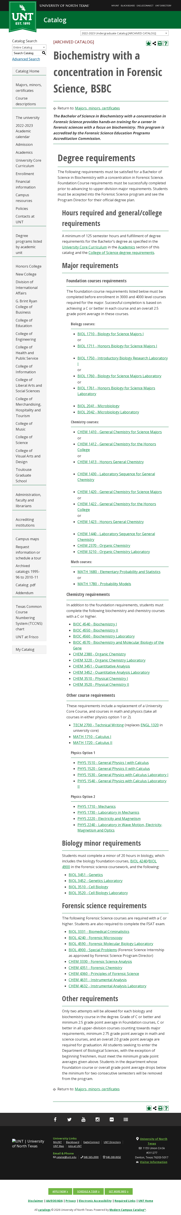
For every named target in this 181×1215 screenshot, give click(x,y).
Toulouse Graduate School (24, 475)
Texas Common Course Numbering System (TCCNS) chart (29, 617)
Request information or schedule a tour (28, 552)
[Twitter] (69, 1119)
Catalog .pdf (26, 585)
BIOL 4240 (138, 861)
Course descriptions (26, 101)
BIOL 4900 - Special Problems (93, 949)
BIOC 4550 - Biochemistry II (95, 630)
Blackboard (128, 5)
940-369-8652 (113, 1157)
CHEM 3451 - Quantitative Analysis (101, 666)
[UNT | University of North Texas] (29, 1143)
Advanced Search (26, 59)
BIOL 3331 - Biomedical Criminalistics (99, 931)
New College (26, 274)
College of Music (24, 426)
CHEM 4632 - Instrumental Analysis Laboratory (107, 986)
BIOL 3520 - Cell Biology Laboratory (98, 892)
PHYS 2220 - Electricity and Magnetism (109, 818)
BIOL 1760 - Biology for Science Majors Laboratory (119, 376)
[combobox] (124, 33)
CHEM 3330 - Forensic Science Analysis (100, 961)
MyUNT (115, 5)
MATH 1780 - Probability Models (104, 583)
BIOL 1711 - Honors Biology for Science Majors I (117, 346)
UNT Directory (163, 5)
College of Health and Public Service (27, 353)
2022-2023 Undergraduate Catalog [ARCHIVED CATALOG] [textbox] (119, 33)
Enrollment (25, 173)
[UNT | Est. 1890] (22, 16)
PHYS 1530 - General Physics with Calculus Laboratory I (122, 774)
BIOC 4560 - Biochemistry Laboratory (104, 636)
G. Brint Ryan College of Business (26, 307)
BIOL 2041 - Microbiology (98, 405)
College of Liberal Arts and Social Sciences (29, 385)
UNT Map (58, 1146)
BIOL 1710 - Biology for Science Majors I (110, 333)
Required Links (125, 1201)
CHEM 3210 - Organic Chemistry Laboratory (113, 551)
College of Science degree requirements (121, 252)
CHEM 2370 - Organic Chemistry (103, 545)
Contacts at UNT (25, 219)
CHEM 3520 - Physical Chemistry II (101, 684)
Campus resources (24, 197)
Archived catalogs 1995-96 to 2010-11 (28, 571)
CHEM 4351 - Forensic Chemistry (95, 967)
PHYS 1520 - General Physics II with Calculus (113, 768)
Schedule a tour (87, 1191)
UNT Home (145, 1201)
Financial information (26, 184)
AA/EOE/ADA (54, 1201)
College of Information (26, 369)
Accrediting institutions (25, 522)
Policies (22, 208)
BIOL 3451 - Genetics (86, 874)
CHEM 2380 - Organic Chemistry (99, 654)
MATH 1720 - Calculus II (92, 742)
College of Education (24, 323)
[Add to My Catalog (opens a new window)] (148, 43)
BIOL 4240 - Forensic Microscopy (96, 937)
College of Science (24, 440)
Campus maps (27, 538)
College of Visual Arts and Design (28, 456)
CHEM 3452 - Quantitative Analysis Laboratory (111, 672)
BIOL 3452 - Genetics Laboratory (96, 880)
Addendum (24, 592)
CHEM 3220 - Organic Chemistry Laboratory (109, 660)
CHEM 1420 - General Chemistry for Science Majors (119, 491)
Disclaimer (35, 1201)
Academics (24, 152)
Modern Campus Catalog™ (127, 1210)
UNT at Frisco (27, 636)
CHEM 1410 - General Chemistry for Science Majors (119, 431)
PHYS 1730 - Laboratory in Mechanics (108, 812)
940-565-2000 (91, 1157)
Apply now (59, 1191)
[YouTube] (83, 1119)
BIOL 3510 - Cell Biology (88, 886)
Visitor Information (153, 1162)
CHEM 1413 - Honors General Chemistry (110, 461)
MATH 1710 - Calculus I (92, 736)
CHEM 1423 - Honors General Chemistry (110, 521)
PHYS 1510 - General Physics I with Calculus (113, 762)
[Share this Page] (154, 43)
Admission (24, 144)
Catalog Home (27, 71)
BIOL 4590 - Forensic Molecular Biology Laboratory (111, 943)
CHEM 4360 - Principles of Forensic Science (104, 973)
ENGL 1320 (150, 725)
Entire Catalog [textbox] (22, 47)
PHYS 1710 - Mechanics (96, 806)
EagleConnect (145, 5)
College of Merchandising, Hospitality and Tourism (28, 407)
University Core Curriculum (28, 163)
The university (28, 117)
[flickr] (111, 1119)
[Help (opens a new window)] (165, 43)
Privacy (71, 1201)
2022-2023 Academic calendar (24, 131)
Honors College (28, 266)
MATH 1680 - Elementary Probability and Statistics (118, 571)
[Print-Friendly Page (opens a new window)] (160, 43)
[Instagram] (97, 1119)
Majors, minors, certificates (29, 87)
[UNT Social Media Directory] (125, 1119)
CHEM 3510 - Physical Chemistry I (100, 678)
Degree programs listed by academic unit (29, 244)
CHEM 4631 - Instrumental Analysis (98, 979)
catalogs (44, 1210)
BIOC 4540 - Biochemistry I (95, 624)
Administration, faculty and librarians (28, 500)
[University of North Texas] (64, 2)
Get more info (117, 1191)
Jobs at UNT (75, 1146)
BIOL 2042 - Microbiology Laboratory (108, 412)
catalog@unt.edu (66, 1157)
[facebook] (55, 1119)
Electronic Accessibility (95, 1201)
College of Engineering (26, 336)
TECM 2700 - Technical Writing (98, 725)
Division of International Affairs (27, 287)
